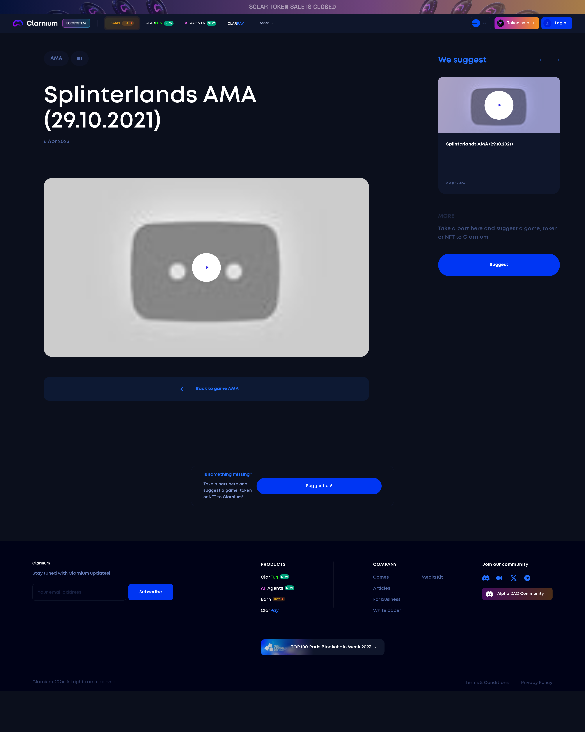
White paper (387, 611)
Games (381, 577)
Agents (200, 23)
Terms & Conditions (487, 683)
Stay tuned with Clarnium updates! (71, 573)
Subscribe (150, 592)
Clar (158, 23)
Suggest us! (319, 486)
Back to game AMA (217, 389)
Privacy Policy (537, 683)
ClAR (235, 23)
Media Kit (432, 577)
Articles (381, 588)
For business (387, 600)
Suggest (499, 265)
